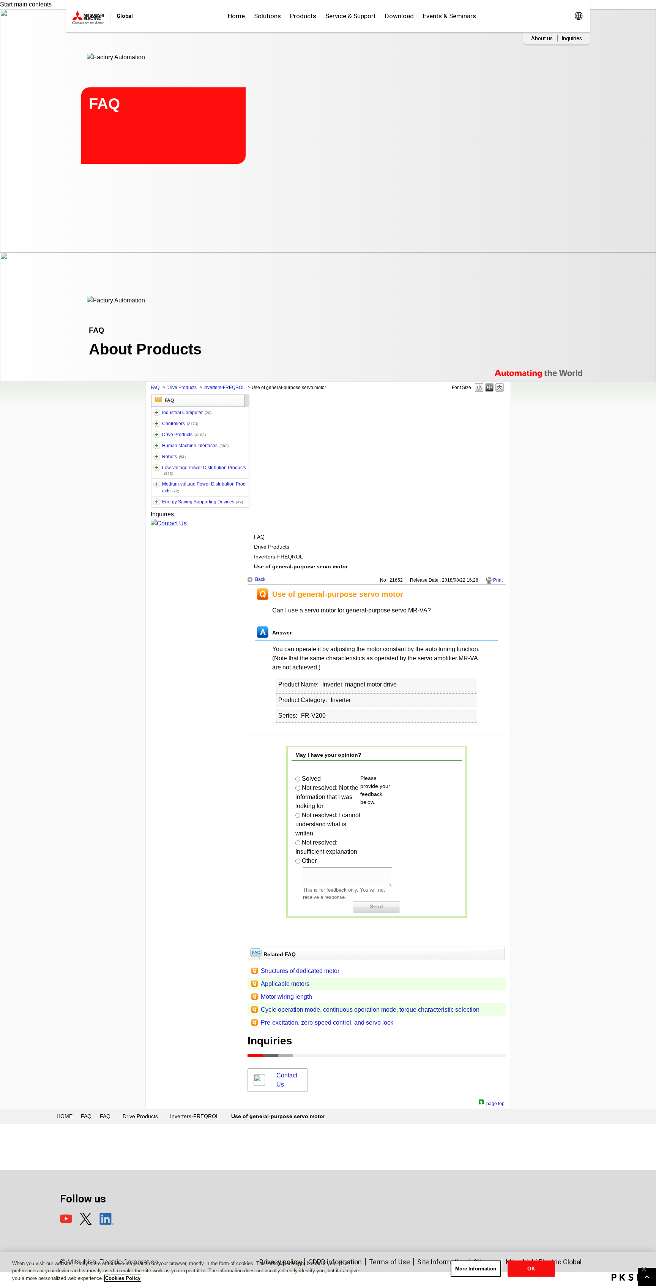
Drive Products (181, 387)
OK (531, 1268)
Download (399, 16)
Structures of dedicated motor (300, 971)
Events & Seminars (449, 16)
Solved (311, 778)
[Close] (644, 1269)
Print (498, 580)
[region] (328, 1269)
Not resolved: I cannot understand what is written (327, 824)
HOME (65, 1116)
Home (236, 16)
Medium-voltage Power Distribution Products (204, 487)
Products (303, 16)
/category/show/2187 (156, 456)
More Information (476, 1268)
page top (495, 1102)
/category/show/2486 (156, 412)
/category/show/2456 (156, 484)
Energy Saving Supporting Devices (202, 502)
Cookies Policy (122, 1278)
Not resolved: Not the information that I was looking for (326, 797)
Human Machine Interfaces (195, 445)
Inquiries (572, 38)
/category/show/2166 (156, 445)
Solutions (267, 16)
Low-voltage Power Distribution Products (204, 470)
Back (260, 579)
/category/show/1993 (156, 423)
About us (542, 38)
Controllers (180, 423)
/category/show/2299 (156, 501)
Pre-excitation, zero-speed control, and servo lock (327, 1022)
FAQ (155, 387)
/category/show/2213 (156, 467)
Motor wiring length (286, 996)
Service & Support (350, 16)
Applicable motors (285, 984)
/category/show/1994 (156, 434)
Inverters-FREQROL (224, 387)
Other (309, 860)
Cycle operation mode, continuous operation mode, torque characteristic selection (370, 1009)
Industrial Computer (186, 412)
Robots (174, 456)
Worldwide (578, 16)
